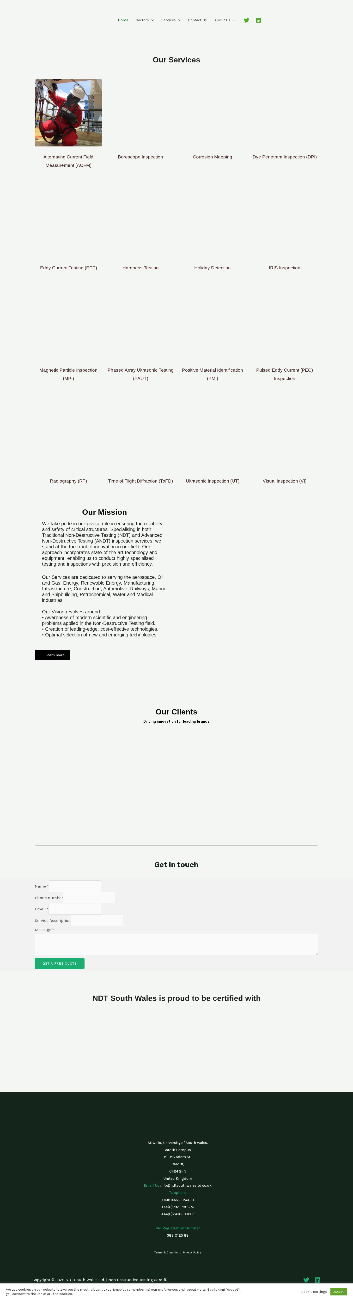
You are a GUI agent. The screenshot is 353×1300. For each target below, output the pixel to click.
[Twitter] (246, 20)
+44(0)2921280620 (177, 1206)
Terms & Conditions (167, 1252)
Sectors (142, 20)
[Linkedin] (258, 20)
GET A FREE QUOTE (60, 963)
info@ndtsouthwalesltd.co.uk (186, 1185)
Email (42, 909)
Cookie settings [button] (314, 1292)
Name (42, 886)
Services (168, 20)
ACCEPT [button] (338, 1292)
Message (44, 929)
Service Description (53, 920)
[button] (151, 20)
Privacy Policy (192, 1252)
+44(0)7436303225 (178, 1214)
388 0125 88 (178, 1235)
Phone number (49, 897)
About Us (222, 20)
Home (123, 20)
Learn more (54, 655)
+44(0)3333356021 (177, 1199)
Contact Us (197, 20)
